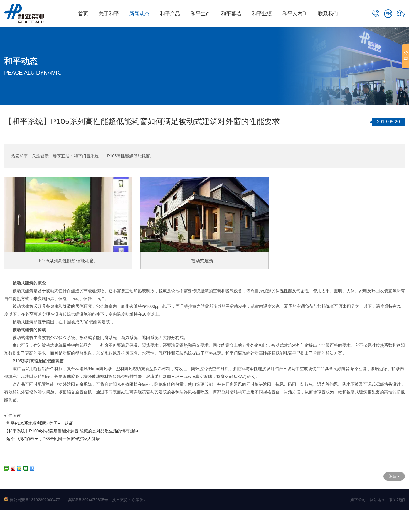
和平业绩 (262, 13)
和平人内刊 (294, 13)
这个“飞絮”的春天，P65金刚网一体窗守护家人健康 (52, 438)
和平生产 (201, 13)
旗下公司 (358, 499)
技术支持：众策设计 (129, 499)
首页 (83, 13)
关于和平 (109, 13)
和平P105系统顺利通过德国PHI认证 (38, 423)
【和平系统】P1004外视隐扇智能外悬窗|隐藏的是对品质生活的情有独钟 (71, 431)
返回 (393, 476)
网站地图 (377, 499)
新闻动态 (139, 13)
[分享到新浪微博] (13, 468)
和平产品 (170, 13)
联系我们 (328, 13)
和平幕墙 (231, 13)
